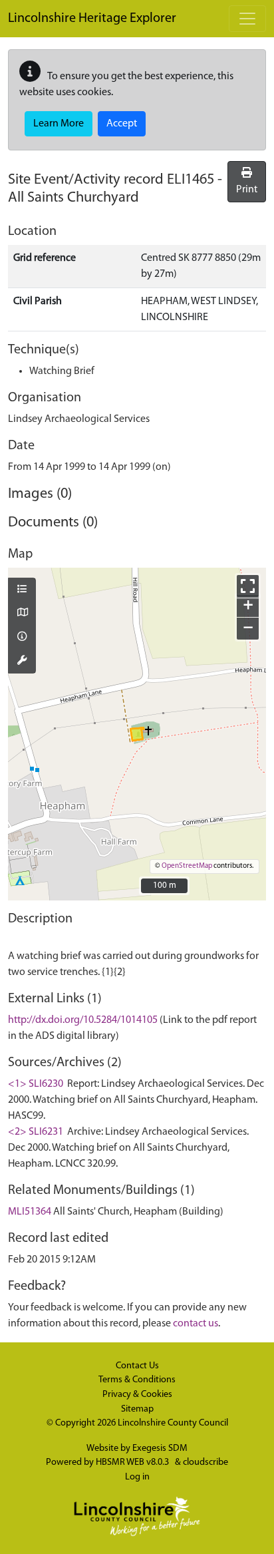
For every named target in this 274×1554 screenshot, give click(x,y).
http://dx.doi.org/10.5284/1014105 (83, 1020)
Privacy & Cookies (137, 1395)
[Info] (22, 638)
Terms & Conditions (137, 1380)
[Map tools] (22, 662)
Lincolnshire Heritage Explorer (92, 18)
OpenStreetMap (187, 866)
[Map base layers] (22, 614)
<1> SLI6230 (35, 1084)
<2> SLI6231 (35, 1132)
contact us (195, 1323)
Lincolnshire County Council (173, 1423)
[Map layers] (22, 590)
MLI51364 (29, 1212)
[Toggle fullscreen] (248, 586)
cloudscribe (205, 1462)
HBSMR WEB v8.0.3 (133, 1462)
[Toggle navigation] (247, 18)
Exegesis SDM (160, 1449)
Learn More (58, 123)
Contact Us (137, 1366)
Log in (137, 1477)
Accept (121, 123)
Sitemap (137, 1409)
